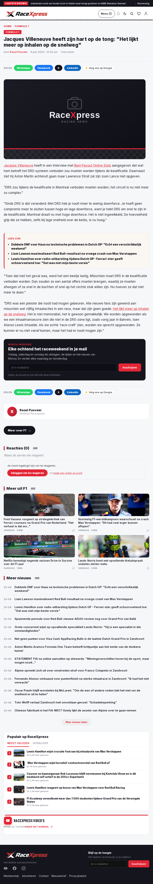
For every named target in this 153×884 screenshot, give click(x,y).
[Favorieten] (138, 14)
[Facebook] (14, 868)
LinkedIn (72, 67)
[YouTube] (5, 868)
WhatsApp (23, 67)
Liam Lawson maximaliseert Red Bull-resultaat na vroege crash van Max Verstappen (74, 253)
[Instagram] (23, 868)
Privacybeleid (77, 875)
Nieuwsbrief (58, 875)
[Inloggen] (146, 14)
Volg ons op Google (100, 67)
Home (8, 26)
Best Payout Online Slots (92, 165)
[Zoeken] (131, 14)
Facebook (44, 67)
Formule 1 (22, 26)
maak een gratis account (67, 472)
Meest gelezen (18, 743)
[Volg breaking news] (118, 14)
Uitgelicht (40, 743)
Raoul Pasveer (18, 51)
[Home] (26, 13)
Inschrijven (130, 367)
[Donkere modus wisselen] (125, 14)
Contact (44, 875)
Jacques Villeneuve (18, 165)
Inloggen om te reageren (27, 472)
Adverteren (29, 875)
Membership (11, 875)
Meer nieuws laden (76, 722)
